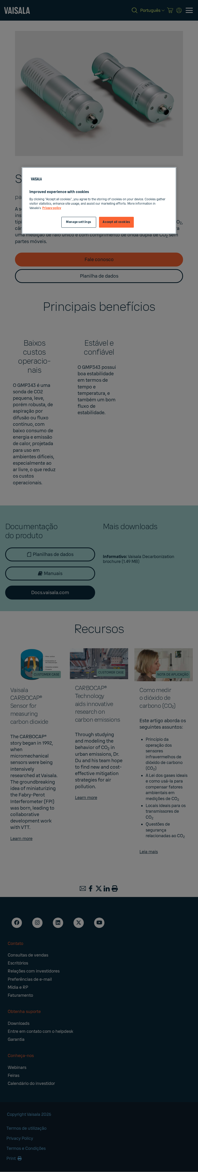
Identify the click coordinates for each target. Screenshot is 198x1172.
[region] (99, 200)
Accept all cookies (116, 222)
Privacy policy (51, 208)
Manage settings (78, 222)
